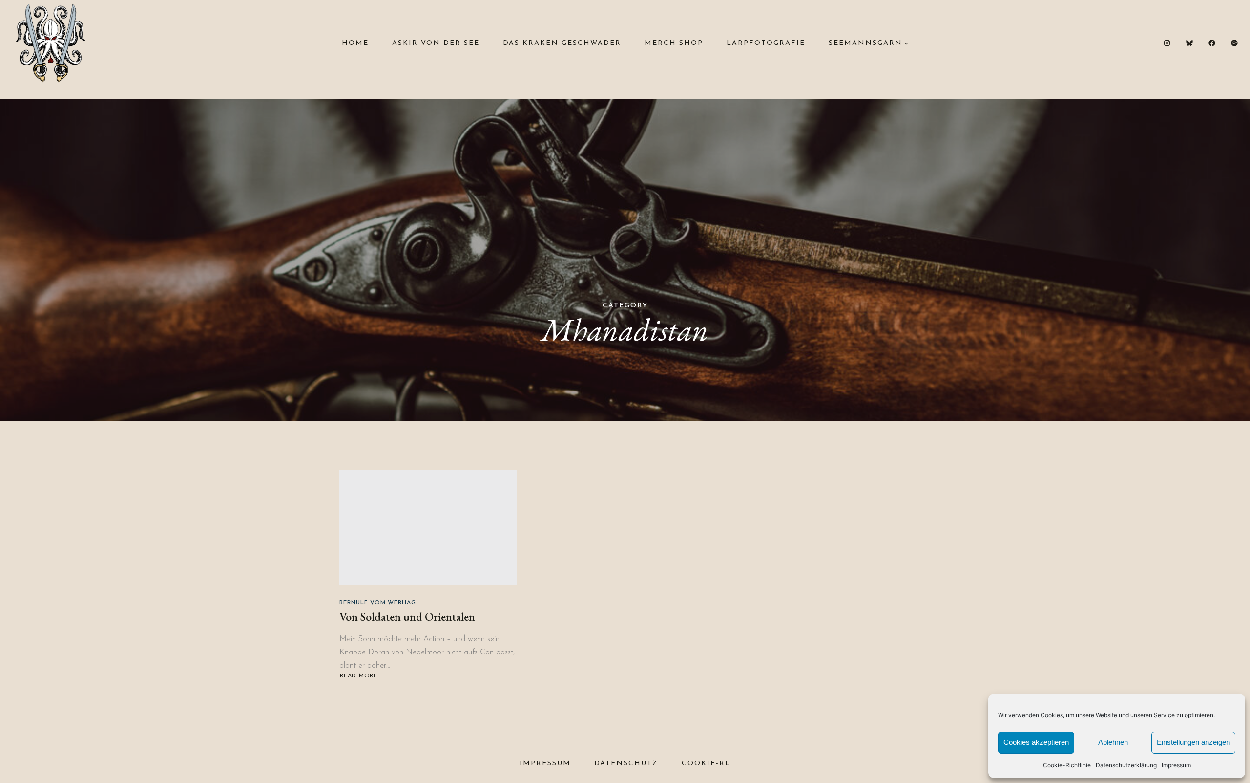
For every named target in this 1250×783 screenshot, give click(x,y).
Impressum (1176, 765)
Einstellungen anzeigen (1193, 742)
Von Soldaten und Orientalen (407, 616)
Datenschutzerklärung (1126, 765)
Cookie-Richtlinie (1067, 765)
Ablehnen (1113, 742)
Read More (359, 676)
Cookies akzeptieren (1036, 742)
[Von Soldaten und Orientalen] (428, 527)
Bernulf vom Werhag (377, 603)
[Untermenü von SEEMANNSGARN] (906, 43)
